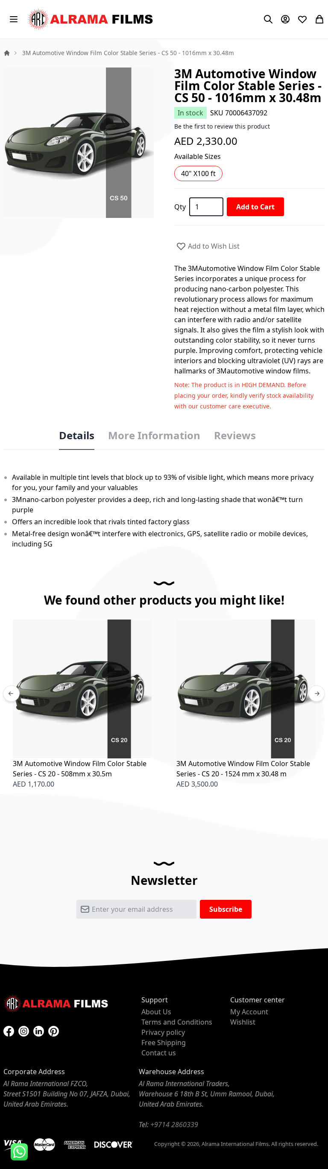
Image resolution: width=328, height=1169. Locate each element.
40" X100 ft (198, 173)
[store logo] (91, 19)
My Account (249, 1011)
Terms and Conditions (176, 1022)
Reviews (235, 435)
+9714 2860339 (174, 1124)
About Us (156, 1011)
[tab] (76, 436)
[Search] (268, 19)
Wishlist (242, 1022)
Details (76, 435)
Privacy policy (163, 1032)
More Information (154, 435)
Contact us (158, 1052)
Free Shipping (163, 1042)
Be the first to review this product (222, 126)
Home (6, 53)
